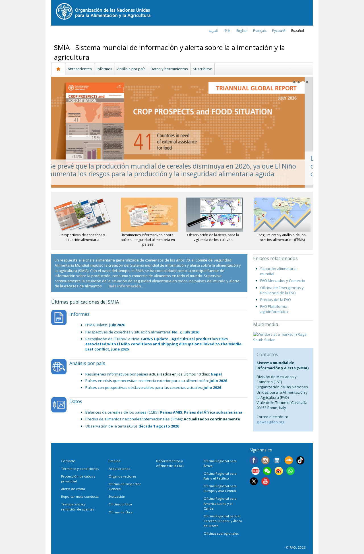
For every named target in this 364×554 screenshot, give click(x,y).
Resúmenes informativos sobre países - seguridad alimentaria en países (148, 239)
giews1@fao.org (270, 421)
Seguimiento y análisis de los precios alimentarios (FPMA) (282, 237)
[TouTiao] (255, 471)
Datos (75, 401)
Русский (279, 30)
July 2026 (117, 324)
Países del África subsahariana (213, 412)
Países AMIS (171, 412)
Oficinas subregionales (221, 533)
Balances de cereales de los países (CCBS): (122, 412)
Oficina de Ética (121, 512)
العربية (213, 30)
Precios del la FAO (275, 299)
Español (297, 30)
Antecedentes (80, 68)
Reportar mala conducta (80, 496)
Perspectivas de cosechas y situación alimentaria (82, 237)
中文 (227, 30)
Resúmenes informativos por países (116, 374)
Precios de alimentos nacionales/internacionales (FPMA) (133, 419)
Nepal (216, 374)
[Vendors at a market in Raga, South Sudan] (283, 336)
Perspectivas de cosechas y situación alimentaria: (128, 332)
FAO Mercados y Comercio (282, 280)
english (241, 30)
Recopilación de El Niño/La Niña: (113, 338)
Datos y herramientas (169, 68)
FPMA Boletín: (97, 324)
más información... (126, 286)
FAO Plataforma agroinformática (274, 309)
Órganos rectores (122, 476)
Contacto (68, 461)
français (259, 30)
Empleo (115, 461)
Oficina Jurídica (120, 504)
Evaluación (117, 496)
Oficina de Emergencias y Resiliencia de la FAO (282, 290)
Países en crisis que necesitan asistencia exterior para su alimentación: (156, 380)
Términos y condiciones (80, 468)
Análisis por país (131, 68)
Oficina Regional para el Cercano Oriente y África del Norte (223, 521)
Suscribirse (202, 68)
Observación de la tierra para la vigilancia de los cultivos (213, 237)
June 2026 (163, 344)
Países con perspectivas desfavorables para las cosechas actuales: (153, 387)
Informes (104, 68)
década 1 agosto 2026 (158, 426)
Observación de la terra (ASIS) (111, 426)
